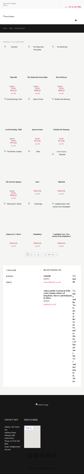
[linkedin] (67, 2)
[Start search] (78, 20)
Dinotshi (13, 77)
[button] (8, 59)
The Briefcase (61, 77)
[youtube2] (79, 2)
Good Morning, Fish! (13, 130)
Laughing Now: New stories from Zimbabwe (61, 235)
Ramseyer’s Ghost (13, 234)
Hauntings (37, 234)
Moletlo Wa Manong (61, 130)
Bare (37, 182)
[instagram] (75, 2)
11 (53, 254)
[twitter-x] (71, 2)
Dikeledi (61, 182)
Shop (11, 28)
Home (5, 28)
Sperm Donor (37, 130)
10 (49, 254)
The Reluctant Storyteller (37, 77)
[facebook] (63, 2)
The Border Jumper (13, 182)
